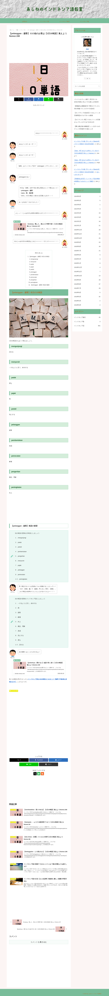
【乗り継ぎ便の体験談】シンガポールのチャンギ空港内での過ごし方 (87, 128)
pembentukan (34, 274)
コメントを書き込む (39, 942)
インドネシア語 (14, 690)
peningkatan (34, 282)
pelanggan (34, 272)
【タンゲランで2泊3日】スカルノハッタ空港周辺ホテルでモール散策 (87, 114)
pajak (32, 267)
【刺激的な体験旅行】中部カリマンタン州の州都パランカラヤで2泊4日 (87, 107)
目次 (36, 253)
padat (32, 264)
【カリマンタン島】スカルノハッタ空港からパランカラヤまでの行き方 (87, 121)
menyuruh (33, 261)
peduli (32, 269)
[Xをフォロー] (35, 773)
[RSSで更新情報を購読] (42, 773)
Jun (87, 49)
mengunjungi (34, 259)
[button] (58, 99)
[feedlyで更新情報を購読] (38, 773)
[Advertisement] (38, 50)
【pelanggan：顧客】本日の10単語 (39, 256)
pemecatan (34, 277)
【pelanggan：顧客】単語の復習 (40, 285)
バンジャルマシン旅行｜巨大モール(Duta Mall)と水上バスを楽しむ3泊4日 (86, 101)
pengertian (34, 279)
